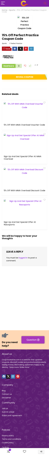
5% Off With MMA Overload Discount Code (24, 190)
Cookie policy (8, 442)
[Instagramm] (13, 377)
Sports (12, 10)
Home (4, 10)
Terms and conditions (11, 439)
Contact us (7, 394)
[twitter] (8, 377)
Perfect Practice (16, 43)
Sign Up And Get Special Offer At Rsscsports (20, 223)
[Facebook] (4, 377)
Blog (4, 390)
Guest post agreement (12, 415)
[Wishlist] (24, 451)
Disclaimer (6, 397)
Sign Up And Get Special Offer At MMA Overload (22, 157)
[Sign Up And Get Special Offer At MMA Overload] (24, 143)
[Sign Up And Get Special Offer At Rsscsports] (24, 208)
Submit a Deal (8, 412)
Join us (5, 408)
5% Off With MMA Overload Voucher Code (24, 124)
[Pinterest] (18, 377)
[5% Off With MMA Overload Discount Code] (24, 177)
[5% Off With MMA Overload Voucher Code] (24, 111)
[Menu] (3, 3)
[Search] (45, 3)
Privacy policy (8, 435)
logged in (23, 257)
